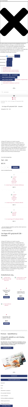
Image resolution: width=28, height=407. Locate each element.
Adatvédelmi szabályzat (5, 390)
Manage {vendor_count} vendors (11, 70)
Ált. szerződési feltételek (6, 393)
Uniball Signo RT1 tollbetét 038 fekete (15, 185)
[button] (14, 22)
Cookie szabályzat (7, 81)
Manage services (7, 68)
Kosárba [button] (6, 297)
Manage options (7, 67)
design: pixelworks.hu (5, 403)
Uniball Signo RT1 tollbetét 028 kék (14, 202)
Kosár (2, 385)
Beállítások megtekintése (8, 77)
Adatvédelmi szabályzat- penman (11, 83)
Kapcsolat (3, 382)
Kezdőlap (3, 101)
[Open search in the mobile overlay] (14, 92)
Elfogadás (4, 74)
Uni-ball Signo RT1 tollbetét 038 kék (14, 219)
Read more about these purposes (11, 71)
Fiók (2, 388)
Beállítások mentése (7, 79)
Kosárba (15, 167)
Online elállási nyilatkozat (7, 398)
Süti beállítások (6, 405)
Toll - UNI (8, 101)
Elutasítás (14, 74)
